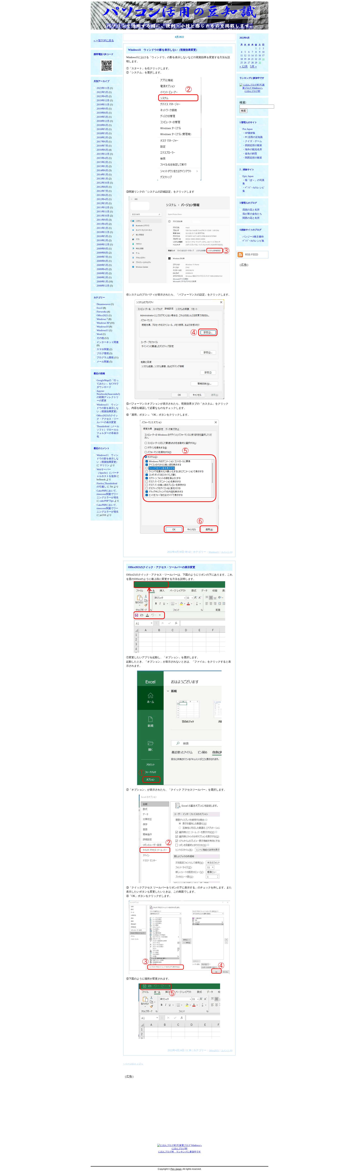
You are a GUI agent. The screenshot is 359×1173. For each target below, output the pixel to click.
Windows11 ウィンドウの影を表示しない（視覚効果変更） (108, 408)
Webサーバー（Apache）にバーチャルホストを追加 (108, 473)
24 (263, 59)
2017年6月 (102, 141)
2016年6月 (102, 149)
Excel (99, 307)
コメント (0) (226, 1050)
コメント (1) (226, 552)
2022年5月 (102, 92)
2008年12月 (103, 285)
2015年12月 (103, 153)
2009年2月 (102, 277)
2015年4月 (102, 158)
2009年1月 (102, 281)
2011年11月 (103, 211)
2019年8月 (102, 112)
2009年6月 (102, 261)
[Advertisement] (179, 1105)
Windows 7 (102, 319)
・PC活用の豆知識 (253, 137)
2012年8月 (102, 186)
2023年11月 (103, 88)
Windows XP (103, 322)
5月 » (253, 66)
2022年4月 (102, 96)
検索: (243, 102)
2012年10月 (103, 182)
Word (99, 334)
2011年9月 (102, 219)
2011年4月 (102, 223)
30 (260, 62)
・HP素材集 (249, 133)
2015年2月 (102, 162)
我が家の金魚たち (252, 213)
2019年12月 (103, 100)
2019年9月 (102, 108)
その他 (100, 338)
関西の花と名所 (251, 217)
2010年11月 (103, 232)
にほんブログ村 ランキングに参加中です (179, 1151)
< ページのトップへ (133, 1063)
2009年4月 (102, 269)
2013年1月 (102, 178)
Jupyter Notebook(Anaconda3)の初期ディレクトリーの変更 (108, 396)
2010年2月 (102, 240)
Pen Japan (248, 129)
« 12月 (244, 66)
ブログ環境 (103, 353)
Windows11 (103, 330)
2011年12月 (103, 207)
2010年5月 (102, 236)
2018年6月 (102, 125)
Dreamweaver (103, 304)
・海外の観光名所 (252, 149)
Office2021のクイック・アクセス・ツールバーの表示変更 (108, 419)
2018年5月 (102, 129)
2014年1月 (102, 174)
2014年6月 (102, 170)
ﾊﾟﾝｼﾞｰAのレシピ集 (253, 240)
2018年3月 (102, 133)
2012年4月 (102, 199)
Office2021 (102, 315)
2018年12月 (103, 121)
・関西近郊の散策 (252, 157)
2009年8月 (102, 252)
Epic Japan (248, 176)
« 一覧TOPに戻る (104, 40)
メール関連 (103, 361)
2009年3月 (102, 273)
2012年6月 (102, 195)
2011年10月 (103, 215)
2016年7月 (102, 145)
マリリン (104, 465)
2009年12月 (103, 244)
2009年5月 (102, 265)
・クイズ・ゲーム (252, 141)
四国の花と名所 (251, 209)
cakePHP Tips (107, 500)
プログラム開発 (105, 357)
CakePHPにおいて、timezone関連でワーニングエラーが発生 (108, 494)
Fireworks (102, 311)
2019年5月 (102, 116)
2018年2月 (102, 137)
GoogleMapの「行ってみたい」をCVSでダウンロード (108, 383)
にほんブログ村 (252, 91)
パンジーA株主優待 (253, 236)
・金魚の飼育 (250, 153)
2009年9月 (102, 248)
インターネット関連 (108, 342)
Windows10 (103, 326)
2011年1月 (102, 228)
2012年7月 (102, 191)
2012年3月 (102, 203)
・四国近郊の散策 (252, 145)
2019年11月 (103, 104)
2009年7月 (102, 256)
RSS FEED (251, 254)
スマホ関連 (103, 349)
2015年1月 (102, 166)
